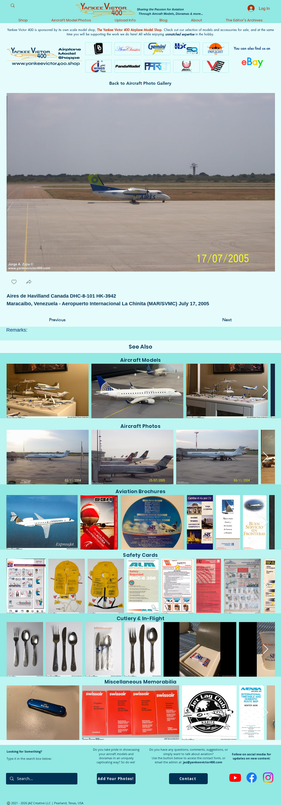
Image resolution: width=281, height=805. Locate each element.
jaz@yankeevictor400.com (202, 762)
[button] (29, 282)
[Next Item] (265, 391)
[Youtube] (235, 777)
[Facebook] (251, 777)
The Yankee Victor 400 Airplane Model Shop (129, 29)
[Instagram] (268, 777)
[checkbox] (14, 282)
